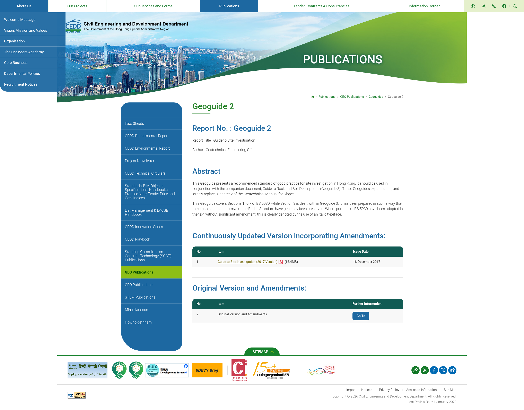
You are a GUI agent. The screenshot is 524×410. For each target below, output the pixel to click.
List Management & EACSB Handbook (146, 212)
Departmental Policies (22, 73)
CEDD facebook (504, 6)
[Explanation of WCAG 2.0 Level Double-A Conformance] (78, 396)
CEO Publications (138, 285)
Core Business (15, 62)
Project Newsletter (139, 161)
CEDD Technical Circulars (145, 173)
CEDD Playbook (137, 239)
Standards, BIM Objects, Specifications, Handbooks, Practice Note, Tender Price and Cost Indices (150, 192)
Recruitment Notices (20, 84)
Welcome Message (19, 19)
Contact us (494, 6)
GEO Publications (139, 272)
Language (473, 6)
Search (515, 6)
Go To (361, 316)
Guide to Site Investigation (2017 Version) (248, 262)
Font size (483, 6)
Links (415, 370)
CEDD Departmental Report (147, 136)
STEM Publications (140, 297)
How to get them (138, 322)
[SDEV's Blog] (210, 370)
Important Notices (359, 390)
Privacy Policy (389, 390)
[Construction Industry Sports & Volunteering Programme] (119, 370)
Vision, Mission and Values (25, 30)
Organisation (14, 41)
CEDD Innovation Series (144, 227)
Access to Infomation (421, 390)
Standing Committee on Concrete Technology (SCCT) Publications (148, 256)
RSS (425, 370)
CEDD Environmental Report (147, 148)
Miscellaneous (136, 310)
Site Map (450, 390)
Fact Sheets (134, 123)
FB (434, 370)
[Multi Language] (87, 370)
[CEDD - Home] (313, 97)
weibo (452, 370)
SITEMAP (260, 352)
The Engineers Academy (24, 52)
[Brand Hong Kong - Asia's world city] (323, 370)
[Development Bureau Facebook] (168, 370)
